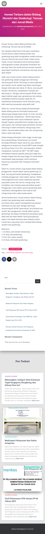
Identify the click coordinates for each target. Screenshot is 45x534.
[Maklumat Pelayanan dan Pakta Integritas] (22, 420)
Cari (6, 277)
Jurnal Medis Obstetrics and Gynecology (19, 252)
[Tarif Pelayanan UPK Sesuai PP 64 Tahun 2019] (22, 478)
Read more (35, 400)
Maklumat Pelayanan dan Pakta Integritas (19, 303)
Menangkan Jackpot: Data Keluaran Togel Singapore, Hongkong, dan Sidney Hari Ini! (22, 382)
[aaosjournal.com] (5, 3)
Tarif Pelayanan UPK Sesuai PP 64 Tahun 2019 (21, 310)
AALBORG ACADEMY (15, 249)
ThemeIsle (29, 529)
